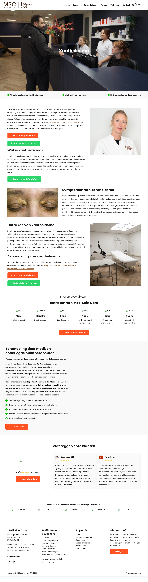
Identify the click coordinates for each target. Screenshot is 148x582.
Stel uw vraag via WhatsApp (25, 179)
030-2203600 (18, 427)
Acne (78, 534)
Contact (126, 5)
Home (67, 5)
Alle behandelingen (50, 551)
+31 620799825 (24, 547)
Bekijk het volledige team (75, 332)
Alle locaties (81, 548)
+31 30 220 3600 (27, 544)
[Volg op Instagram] (14, 562)
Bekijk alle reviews (29, 479)
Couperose (80, 540)
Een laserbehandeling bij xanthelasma (65, 122)
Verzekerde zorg (49, 546)
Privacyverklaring (133, 573)
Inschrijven (119, 551)
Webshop (115, 5)
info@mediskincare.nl (22, 550)
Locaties (45, 538)
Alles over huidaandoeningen (54, 554)
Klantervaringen (48, 543)
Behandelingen (90, 5)
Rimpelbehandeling (84, 537)
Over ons (77, 5)
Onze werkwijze (48, 549)
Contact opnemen (50, 540)
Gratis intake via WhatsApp (25, 143)
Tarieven (104, 5)
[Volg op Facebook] (9, 562)
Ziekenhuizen (81, 545)
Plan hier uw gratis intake (24, 135)
